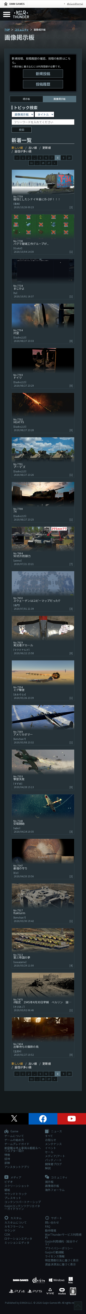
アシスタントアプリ (16, 1166)
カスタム (16, 1218)
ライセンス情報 (55, 1256)
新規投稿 (43, 73)
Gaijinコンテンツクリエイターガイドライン (22, 1207)
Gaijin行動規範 (54, 1252)
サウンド (10, 1230)
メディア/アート (55, 1156)
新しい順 (17, 148)
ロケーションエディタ (18, 1238)
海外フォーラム (55, 1189)
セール (49, 1152)
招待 (7, 1158)
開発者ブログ (53, 1164)
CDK (7, 1234)
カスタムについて (15, 1222)
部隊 (7, 1162)
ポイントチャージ (75, 4)
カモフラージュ (14, 1226)
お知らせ (50, 1139)
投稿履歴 (43, 84)
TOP (7, 29)
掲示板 (26, 98)
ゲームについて (14, 1135)
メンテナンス (53, 1143)
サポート (56, 1218)
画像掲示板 (52, 1185)
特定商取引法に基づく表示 (62, 1260)
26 (43, 163)
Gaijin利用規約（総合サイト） (61, 1243)
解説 (48, 1168)
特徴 (7, 1154)
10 (69, 157)
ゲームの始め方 (14, 1139)
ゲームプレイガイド (16, 1143)
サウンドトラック (15, 1193)
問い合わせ (52, 1222)
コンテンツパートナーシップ (22, 1201)
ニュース (56, 1131)
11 (31, 163)
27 (49, 163)
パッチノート (53, 1160)
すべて (49, 1135)
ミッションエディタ (16, 1242)
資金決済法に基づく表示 (60, 1264)
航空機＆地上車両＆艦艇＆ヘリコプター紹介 (22, 1149)
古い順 (32, 148)
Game (14, 1131)
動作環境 (50, 1230)
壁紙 (7, 1189)
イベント (50, 1147)
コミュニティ (22, 29)
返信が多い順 (23, 151)
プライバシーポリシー (59, 1248)
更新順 (46, 148)
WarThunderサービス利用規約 (63, 1236)
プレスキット (12, 1197)
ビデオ (8, 1181)
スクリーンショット (16, 1185)
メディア (15, 1177)
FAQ (47, 1226)
